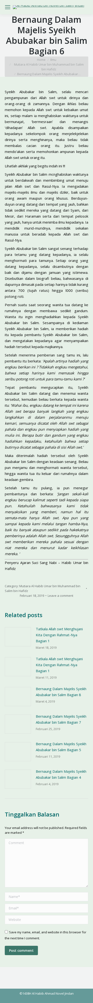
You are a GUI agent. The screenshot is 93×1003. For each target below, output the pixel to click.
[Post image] (18, 636)
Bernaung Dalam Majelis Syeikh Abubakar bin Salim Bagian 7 (61, 719)
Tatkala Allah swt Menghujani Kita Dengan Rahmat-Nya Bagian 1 (59, 634)
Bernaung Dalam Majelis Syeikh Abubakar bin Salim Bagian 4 (61, 774)
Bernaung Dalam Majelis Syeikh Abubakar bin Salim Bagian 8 (61, 691)
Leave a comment (60, 595)
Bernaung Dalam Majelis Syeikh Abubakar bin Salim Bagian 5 (61, 746)
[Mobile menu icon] (7, 7)
